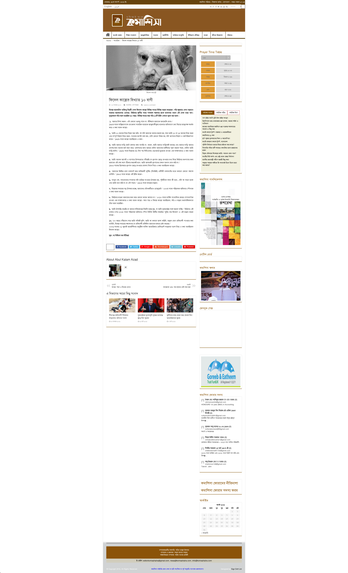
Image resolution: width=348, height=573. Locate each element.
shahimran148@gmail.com (215, 464)
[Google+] (213, 6)
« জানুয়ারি (204, 533)
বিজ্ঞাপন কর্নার (216, 2)
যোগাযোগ (226, 2)
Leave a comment (150, 105)
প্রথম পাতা (107, 35)
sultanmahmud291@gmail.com (213, 415)
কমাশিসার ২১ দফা (208, 135)
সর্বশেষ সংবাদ (207, 112)
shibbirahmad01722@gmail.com (217, 450)
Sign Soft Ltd (236, 569)
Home (108, 40)
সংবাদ (155, 35)
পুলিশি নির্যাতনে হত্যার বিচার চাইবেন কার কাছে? (218, 145)
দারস (206, 35)
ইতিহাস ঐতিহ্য (193, 35)
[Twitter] (218, 6)
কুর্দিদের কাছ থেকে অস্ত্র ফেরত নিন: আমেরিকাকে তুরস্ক (179, 316)
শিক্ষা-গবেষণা (131, 35)
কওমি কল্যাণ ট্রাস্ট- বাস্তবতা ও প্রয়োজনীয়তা (216, 132)
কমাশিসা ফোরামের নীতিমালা (219, 483)
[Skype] (227, 6)
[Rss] (211, 6)
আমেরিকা (117, 40)
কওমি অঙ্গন (117, 35)
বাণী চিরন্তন (135, 105)
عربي (116, 6)
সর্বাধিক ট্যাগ (233, 112)
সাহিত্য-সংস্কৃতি (178, 35)
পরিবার (229, 35)
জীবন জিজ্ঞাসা (217, 35)
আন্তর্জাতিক (145, 35)
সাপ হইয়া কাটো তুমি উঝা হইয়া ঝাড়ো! (215, 118)
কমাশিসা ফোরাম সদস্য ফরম (219, 490)
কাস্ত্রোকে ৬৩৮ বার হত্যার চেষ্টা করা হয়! (177, 286)
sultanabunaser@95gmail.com (217, 429)
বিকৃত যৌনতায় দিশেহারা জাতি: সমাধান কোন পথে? (219, 153)
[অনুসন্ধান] (243, 6)
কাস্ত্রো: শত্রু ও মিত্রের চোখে (121, 286)
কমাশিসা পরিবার (205, 2)
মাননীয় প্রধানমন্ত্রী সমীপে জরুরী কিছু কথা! (215, 159)
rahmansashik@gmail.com (215, 402)
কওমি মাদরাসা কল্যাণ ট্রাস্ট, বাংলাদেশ (214, 141)
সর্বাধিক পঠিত (220, 112)
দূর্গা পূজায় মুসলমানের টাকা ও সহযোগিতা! (216, 138)
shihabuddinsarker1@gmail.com (217, 440)
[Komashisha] (174, 20)
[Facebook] (216, 6)
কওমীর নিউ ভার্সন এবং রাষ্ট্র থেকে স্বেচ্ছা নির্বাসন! (218, 156)
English (108, 6)
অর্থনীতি (165, 35)
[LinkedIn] (221, 6)
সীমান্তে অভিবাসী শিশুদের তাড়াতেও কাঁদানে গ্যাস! (118, 316)
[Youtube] (224, 6)
